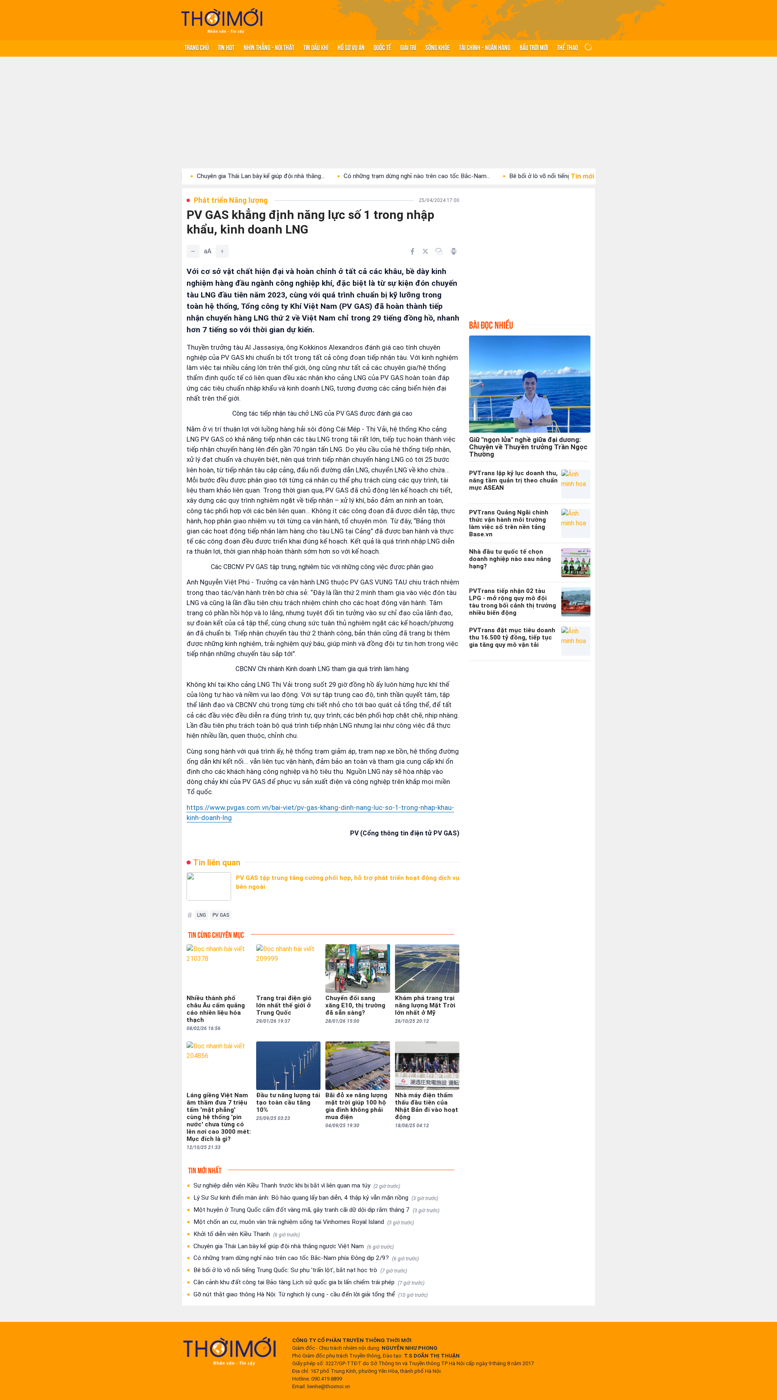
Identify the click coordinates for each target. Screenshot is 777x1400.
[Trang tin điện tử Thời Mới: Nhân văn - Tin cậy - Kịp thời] (221, 20)
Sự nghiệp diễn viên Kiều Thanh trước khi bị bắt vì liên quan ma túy (296, 1185)
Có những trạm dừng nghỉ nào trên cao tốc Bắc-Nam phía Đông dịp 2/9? (306, 1258)
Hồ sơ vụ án (351, 46)
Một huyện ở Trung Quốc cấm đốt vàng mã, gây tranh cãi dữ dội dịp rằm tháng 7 (316, 1209)
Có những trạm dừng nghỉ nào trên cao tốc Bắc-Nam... (375, 176)
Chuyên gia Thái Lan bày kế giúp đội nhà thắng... (219, 176)
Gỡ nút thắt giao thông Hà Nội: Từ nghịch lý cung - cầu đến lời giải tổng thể (310, 1294)
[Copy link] (439, 251)
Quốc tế (382, 46)
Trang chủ (197, 46)
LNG (201, 915)
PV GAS (220, 915)
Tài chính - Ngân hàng (484, 46)
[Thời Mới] (229, 1351)
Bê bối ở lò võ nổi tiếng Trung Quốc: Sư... (522, 176)
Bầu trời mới (534, 46)
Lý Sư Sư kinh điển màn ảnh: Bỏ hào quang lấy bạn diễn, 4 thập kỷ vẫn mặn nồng (315, 1197)
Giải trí (408, 46)
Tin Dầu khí (315, 46)
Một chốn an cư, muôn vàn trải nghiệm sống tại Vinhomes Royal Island (303, 1222)
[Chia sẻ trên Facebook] (412, 251)
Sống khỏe (437, 46)
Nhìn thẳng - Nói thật (269, 46)
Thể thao (567, 46)
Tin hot (226, 46)
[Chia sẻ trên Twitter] (425, 251)
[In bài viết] (453, 251)
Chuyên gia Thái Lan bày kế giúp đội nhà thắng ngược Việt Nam (293, 1246)
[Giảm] (193, 251)
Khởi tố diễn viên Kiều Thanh (246, 1234)
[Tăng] (222, 251)
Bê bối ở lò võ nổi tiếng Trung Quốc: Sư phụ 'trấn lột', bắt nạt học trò (300, 1270)
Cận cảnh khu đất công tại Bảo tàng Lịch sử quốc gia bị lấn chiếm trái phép (309, 1282)
